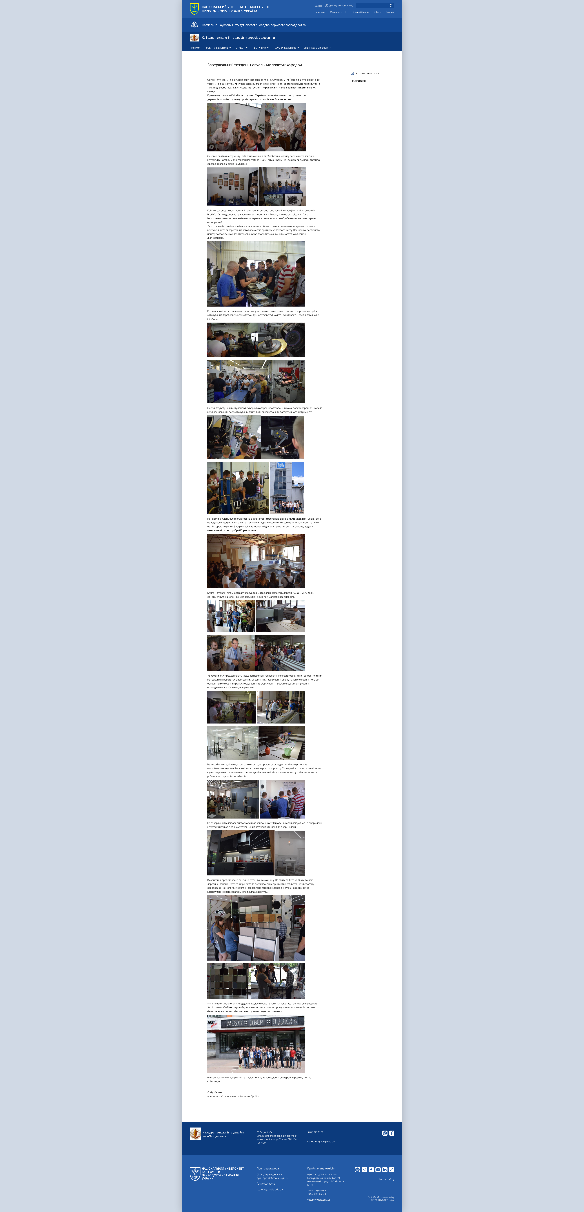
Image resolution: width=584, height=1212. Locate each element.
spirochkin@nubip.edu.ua (321, 1141)
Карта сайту (386, 1179)
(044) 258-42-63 (316, 1190)
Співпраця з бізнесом (316, 48)
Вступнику (260, 48)
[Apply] (391, 5)
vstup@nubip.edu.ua (319, 1199)
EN (320, 6)
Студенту (241, 48)
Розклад (390, 12)
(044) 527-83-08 (316, 1194)
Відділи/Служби (361, 12)
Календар (320, 12)
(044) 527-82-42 (266, 1183)
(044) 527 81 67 (315, 1132)
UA (316, 6)
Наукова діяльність (285, 48)
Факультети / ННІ (338, 12)
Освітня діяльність (217, 48)
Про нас (194, 48)
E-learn (377, 12)
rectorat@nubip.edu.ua (270, 1189)
